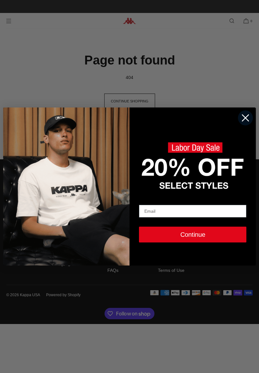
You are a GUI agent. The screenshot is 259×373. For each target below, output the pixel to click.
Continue (192, 234)
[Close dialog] (245, 118)
